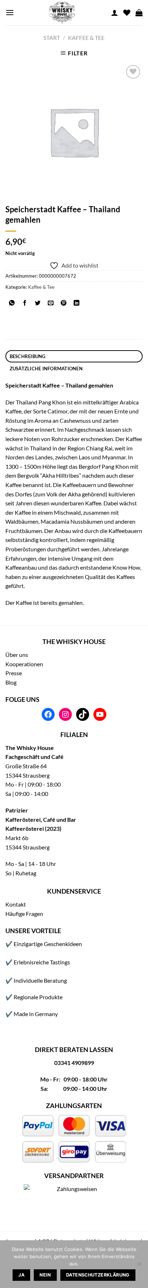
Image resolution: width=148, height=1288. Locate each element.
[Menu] (9, 12)
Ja (21, 1275)
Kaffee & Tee (86, 37)
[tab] (74, 356)
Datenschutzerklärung (98, 1275)
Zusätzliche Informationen (46, 368)
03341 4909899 (74, 1062)
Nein (45, 1275)
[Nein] (139, 1266)
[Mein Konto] (114, 12)
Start (51, 37)
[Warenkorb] (139, 12)
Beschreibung (28, 356)
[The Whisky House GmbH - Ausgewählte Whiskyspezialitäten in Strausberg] (62, 12)
